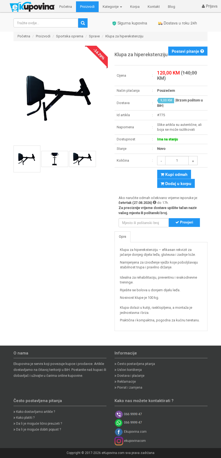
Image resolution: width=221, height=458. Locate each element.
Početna (65, 7)
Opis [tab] (122, 237)
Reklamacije (126, 382)
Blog (171, 7)
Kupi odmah (176, 174)
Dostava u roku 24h (180, 23)
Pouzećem (166, 90)
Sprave (94, 36)
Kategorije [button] (111, 7)
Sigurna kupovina (131, 23)
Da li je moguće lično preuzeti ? (38, 423)
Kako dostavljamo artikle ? (35, 412)
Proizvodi (87, 7)
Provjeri (186, 222)
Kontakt (154, 7)
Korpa (135, 7)
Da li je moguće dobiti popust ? (38, 429)
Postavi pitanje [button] (186, 51)
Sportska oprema (69, 36)
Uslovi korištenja (129, 370)
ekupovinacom (134, 441)
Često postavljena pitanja (135, 364)
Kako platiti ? (24, 418)
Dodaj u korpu (177, 183)
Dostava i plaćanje (130, 376)
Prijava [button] (211, 6)
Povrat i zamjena (129, 387)
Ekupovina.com (135, 432)
